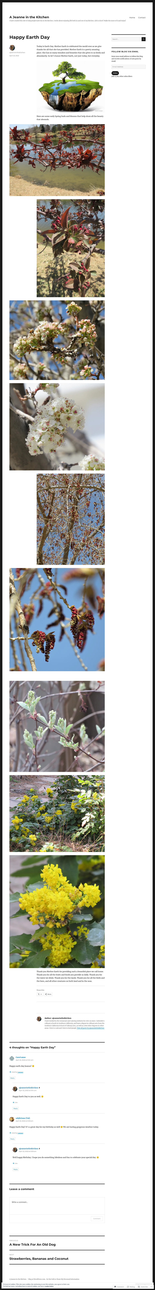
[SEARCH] (144, 39)
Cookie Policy (49, 1286)
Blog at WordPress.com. (37, 1279)
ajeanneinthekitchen (17, 52)
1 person (20, 1072)
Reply (12, 1078)
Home (132, 18)
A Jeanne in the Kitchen (29, 17)
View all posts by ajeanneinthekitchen (90, 1028)
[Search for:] (127, 39)
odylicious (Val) (23, 1118)
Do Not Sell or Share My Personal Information (62, 1279)
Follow (115, 73)
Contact (142, 18)
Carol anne (21, 1057)
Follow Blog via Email (125, 52)
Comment (96, 1219)
